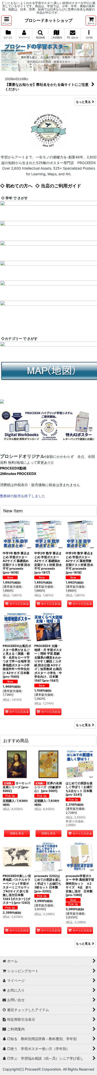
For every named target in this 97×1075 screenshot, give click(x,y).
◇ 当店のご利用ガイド (58, 185)
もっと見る (83, 102)
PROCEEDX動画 (13, 468)
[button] (6, 21)
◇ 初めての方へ (16, 185)
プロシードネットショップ (48, 20)
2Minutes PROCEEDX (18, 473)
